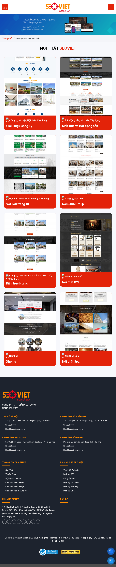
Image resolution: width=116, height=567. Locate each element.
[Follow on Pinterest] (28, 522)
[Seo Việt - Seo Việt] (58, 7)
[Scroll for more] (58, 558)
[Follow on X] (19, 522)
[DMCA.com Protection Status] (70, 552)
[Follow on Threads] (24, 522)
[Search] (111, 7)
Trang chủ (7, 38)
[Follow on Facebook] (4, 522)
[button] (5, 7)
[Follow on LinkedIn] (33, 522)
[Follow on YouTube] (38, 522)
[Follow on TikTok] (14, 522)
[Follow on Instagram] (9, 522)
